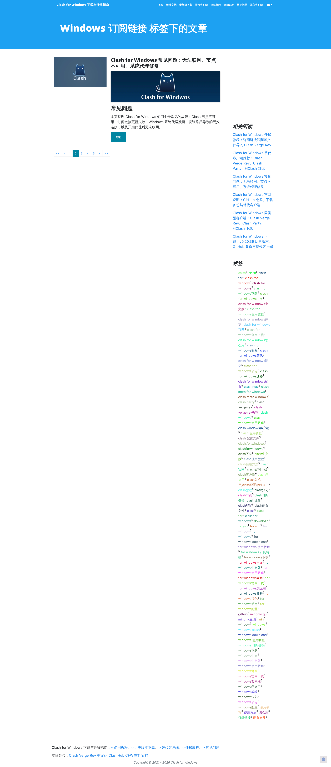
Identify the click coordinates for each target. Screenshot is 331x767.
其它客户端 (256, 4)
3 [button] (82, 153)
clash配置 (245, 505)
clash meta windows (253, 397)
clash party (246, 402)
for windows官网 (250, 578)
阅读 (118, 137)
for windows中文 (250, 562)
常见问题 (242, 4)
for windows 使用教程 (254, 547)
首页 (160, 4)
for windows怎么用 (252, 588)
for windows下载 (256, 557)
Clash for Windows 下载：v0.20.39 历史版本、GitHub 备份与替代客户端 (253, 241)
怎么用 (263, 712)
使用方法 (250, 712)
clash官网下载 (257, 469)
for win (255, 526)
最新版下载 (185, 4)
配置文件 (259, 717)
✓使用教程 (119, 747)
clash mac (251, 386)
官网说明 (229, 4)
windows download (252, 635)
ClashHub (116, 755)
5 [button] (94, 153)
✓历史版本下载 (143, 747)
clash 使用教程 (251, 433)
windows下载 (248, 650)
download (261, 521)
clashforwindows (250, 448)
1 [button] (70, 153)
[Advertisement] (116, 167)
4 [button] (88, 153)
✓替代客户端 (168, 747)
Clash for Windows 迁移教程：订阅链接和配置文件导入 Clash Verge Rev (252, 140)
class (250, 511)
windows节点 (248, 702)
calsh (242, 273)
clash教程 (245, 490)
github (243, 614)
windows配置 (248, 707)
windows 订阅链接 (251, 645)
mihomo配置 (247, 619)
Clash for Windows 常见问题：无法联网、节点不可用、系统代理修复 (252, 181)
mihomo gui (258, 614)
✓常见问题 (211, 747)
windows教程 (248, 692)
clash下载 (245, 454)
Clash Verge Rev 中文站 (88, 755)
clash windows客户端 (253, 428)
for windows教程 (250, 593)
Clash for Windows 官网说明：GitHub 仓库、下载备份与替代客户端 (253, 200)
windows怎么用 (249, 686)
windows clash (249, 629)
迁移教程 (216, 4)
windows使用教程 (251, 666)
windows (258, 624)
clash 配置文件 (248, 438)
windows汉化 (248, 697)
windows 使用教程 (251, 640)
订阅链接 (244, 717)
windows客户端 (249, 681)
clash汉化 (261, 490)
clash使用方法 (248, 464)
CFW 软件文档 (136, 755)
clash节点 (245, 495)
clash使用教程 (254, 459)
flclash (243, 526)
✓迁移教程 (190, 747)
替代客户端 (201, 4)
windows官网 (248, 671)
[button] (57, 153)
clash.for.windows (251, 443)
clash (252, 273)
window (244, 624)
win (261, 619)
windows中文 (248, 655)
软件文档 (171, 4)
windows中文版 (249, 661)
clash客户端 (246, 474)
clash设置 (253, 500)
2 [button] (76, 153)
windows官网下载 (251, 676)
